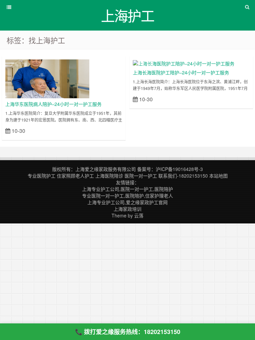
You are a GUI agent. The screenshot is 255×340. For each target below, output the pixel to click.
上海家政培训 (127, 209)
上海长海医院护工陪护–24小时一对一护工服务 (181, 72)
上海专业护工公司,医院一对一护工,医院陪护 (127, 189)
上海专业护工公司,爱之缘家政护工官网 (127, 202)
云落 (138, 215)
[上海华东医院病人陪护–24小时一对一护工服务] (47, 78)
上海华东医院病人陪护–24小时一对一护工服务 (53, 104)
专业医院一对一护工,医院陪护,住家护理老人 (127, 195)
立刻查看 (110, 130)
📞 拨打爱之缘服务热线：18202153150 (127, 331)
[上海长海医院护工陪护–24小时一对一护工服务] (183, 62)
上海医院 (18, 64)
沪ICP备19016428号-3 (179, 169)
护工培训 (145, 64)
